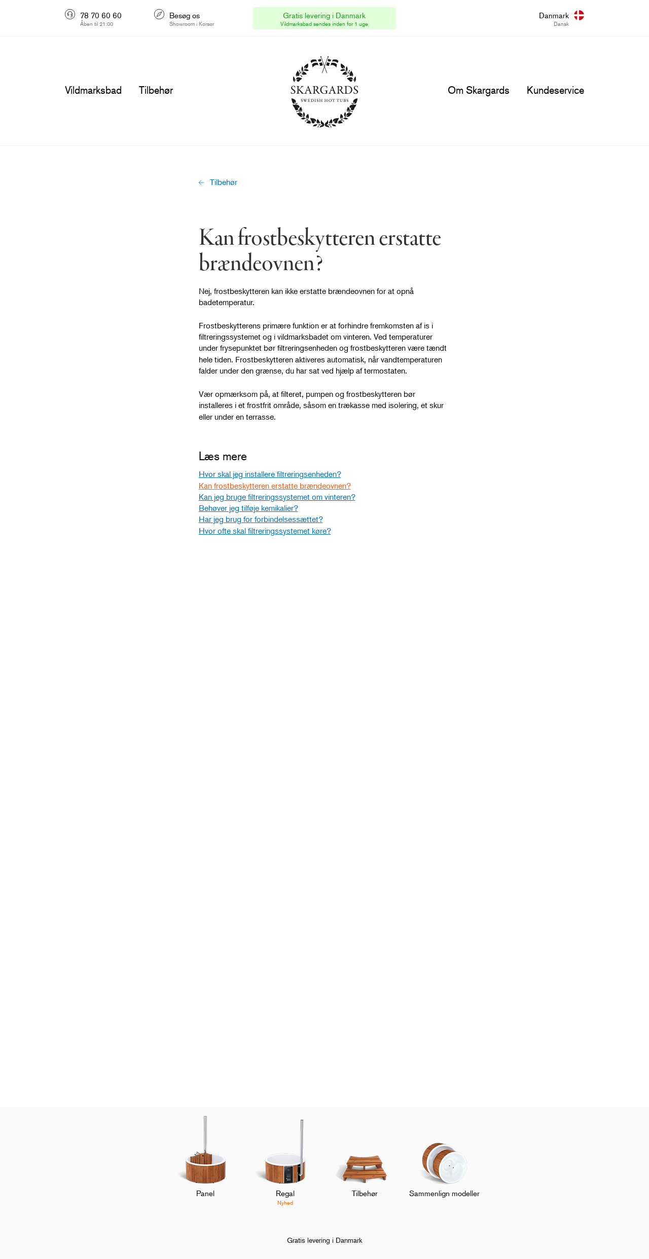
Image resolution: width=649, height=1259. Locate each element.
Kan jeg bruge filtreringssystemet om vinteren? (277, 497)
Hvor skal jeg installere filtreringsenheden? (270, 474)
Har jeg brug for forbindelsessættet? (261, 519)
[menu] (93, 90)
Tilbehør (223, 182)
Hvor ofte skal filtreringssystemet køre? (265, 531)
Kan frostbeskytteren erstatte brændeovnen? (275, 485)
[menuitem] (205, 1167)
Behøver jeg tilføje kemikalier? (248, 508)
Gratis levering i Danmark (324, 1240)
